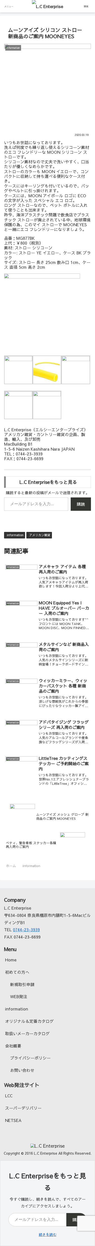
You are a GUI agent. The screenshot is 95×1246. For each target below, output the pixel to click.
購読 (81, 504)
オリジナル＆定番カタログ (29, 1021)
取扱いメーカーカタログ (27, 1033)
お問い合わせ (22, 1070)
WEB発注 (18, 996)
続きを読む (47, 1234)
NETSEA (13, 1120)
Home (10, 959)
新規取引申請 (22, 984)
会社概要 (13, 1045)
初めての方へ (17, 972)
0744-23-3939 (26, 929)
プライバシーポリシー (30, 1058)
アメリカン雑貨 (39, 535)
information (15, 535)
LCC (8, 1095)
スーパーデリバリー (23, 1108)
